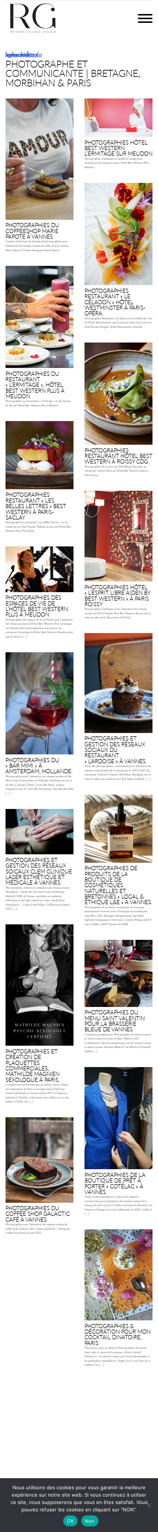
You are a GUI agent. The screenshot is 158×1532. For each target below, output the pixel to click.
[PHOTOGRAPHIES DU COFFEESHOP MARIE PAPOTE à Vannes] (39, 176)
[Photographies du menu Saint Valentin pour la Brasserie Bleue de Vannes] (118, 998)
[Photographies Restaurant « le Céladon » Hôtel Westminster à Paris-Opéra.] (118, 257)
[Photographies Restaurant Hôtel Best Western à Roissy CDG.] (118, 411)
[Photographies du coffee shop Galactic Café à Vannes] (39, 1177)
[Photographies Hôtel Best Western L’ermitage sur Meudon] (118, 135)
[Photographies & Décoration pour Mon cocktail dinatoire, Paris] (118, 1299)
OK (70, 1521)
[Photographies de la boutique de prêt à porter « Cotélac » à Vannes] (118, 1143)
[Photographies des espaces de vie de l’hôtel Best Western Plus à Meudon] (39, 593)
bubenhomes (21, 54)
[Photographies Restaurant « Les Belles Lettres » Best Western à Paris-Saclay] (39, 478)
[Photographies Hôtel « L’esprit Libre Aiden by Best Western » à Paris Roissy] (118, 556)
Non (90, 1521)
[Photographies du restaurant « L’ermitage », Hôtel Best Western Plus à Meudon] (39, 338)
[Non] (148, 1505)
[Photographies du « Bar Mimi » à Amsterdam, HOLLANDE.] (39, 725)
